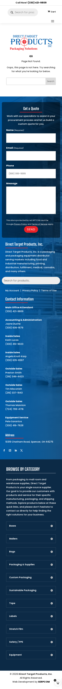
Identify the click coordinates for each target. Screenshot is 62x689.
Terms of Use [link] (49, 290)
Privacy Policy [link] (30, 290)
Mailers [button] (13, 538)
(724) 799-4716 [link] (14, 409)
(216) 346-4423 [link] (14, 376)
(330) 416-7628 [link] (14, 425)
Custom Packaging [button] (20, 577)
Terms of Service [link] (39, 224)
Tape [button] (12, 603)
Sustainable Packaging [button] (22, 590)
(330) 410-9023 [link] (14, 344)
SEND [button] (31, 229)
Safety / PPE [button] (16, 642)
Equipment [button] (15, 655)
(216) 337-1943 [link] (14, 392)
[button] (52, 21)
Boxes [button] (12, 526)
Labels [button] (13, 616)
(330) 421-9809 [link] (37, 2)
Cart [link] (53, 11)
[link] (49, 11)
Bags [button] (12, 551)
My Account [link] (12, 290)
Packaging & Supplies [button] (22, 564)
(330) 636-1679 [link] (14, 327)
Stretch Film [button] (16, 629)
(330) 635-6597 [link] (14, 360)
